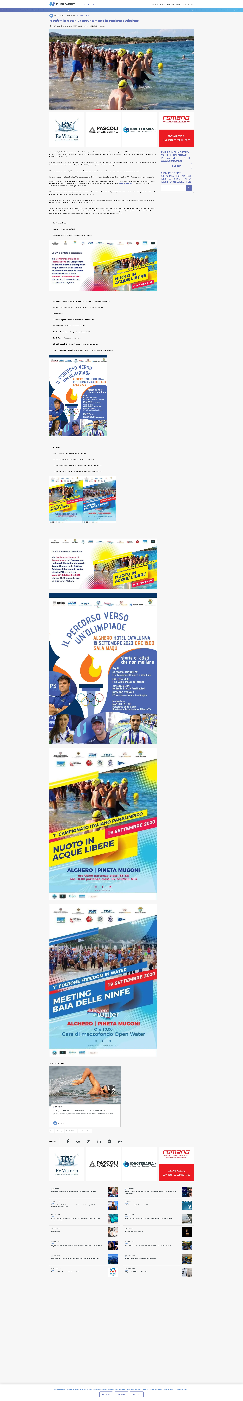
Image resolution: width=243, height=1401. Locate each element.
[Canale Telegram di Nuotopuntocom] (93, 3)
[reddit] (78, 1141)
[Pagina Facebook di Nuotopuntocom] (80, 3)
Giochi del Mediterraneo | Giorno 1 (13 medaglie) (214, 10)
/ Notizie (81, 15)
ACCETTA (106, 1394)
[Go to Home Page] (77, 15)
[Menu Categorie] (192, 3)
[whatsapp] (120, 1141)
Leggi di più (137, 1394)
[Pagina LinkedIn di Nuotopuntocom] (89, 3)
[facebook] (68, 1141)
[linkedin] (99, 1141)
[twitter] (88, 1141)
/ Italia (86, 15)
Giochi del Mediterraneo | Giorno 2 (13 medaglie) (171, 10)
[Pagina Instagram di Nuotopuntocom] (84, 3)
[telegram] (109, 1141)
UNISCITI (177, 166)
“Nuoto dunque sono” (126, 183)
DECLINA (121, 1394)
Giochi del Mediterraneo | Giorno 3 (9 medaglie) (128, 10)
